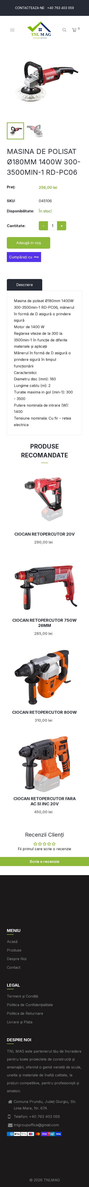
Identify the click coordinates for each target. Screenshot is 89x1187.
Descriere (24, 284)
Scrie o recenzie (44, 861)
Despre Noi (16, 958)
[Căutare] (64, 29)
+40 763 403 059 (60, 8)
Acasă (12, 941)
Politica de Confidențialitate (30, 1005)
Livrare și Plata (19, 1022)
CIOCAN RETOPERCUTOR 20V (44, 534)
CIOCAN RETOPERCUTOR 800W (44, 712)
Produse (14, 950)
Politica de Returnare (25, 1013)
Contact (13, 967)
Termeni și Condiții (22, 996)
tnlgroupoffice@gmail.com (36, 1125)
